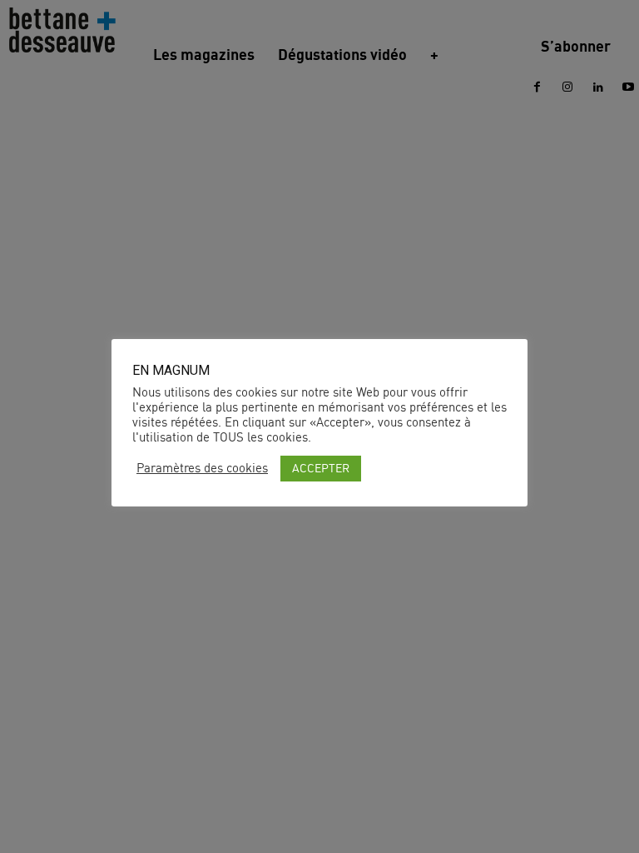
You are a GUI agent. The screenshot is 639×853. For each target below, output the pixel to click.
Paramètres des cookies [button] (202, 468)
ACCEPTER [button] (320, 468)
